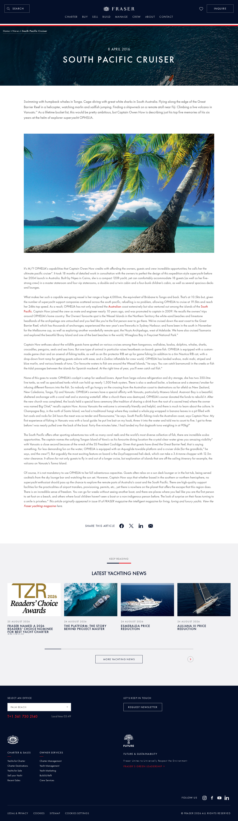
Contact (166, 17)
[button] (220, 8)
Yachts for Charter (16, 761)
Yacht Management (49, 765)
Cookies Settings (77, 813)
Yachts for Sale (14, 770)
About (150, 17)
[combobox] (39, 707)
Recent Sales (13, 780)
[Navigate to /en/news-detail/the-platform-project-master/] (90, 599)
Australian (114, 306)
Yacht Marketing (48, 770)
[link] (17, 8)
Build (106, 17)
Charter (71, 17)
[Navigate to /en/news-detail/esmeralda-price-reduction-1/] (147, 599)
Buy (85, 17)
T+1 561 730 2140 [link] (22, 716)
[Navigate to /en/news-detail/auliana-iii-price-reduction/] (204, 599)
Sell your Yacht (14, 775)
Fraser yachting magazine (40, 506)
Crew (136, 17)
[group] (34, 611)
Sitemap (55, 813)
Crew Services (47, 780)
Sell (95, 17)
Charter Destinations (17, 765)
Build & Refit (46, 775)
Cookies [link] (39, 813)
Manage (121, 17)
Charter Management (51, 761)
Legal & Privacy (17, 813)
